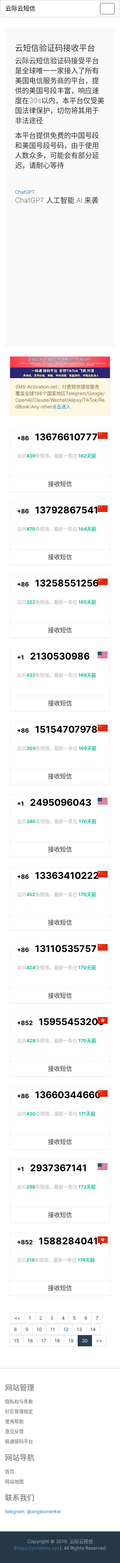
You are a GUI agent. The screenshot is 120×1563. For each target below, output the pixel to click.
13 (79, 1329)
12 (65, 1329)
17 (43, 1340)
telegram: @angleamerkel (33, 1511)
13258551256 (67, 583)
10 (39, 1329)
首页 (9, 1471)
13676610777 (66, 437)
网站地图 (14, 1481)
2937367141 (58, 1168)
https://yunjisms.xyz (38, 1548)
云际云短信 (20, 8)
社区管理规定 (19, 1411)
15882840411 (71, 1241)
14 (93, 1329)
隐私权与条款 (19, 1401)
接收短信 (60, 483)
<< (17, 1318)
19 (71, 1340)
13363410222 (67, 875)
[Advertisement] (60, 273)
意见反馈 (14, 1431)
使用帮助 (14, 1421)
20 (85, 1340)
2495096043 (60, 802)
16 (30, 1340)
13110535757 (66, 948)
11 (52, 1329)
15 (16, 1340)
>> (99, 1340)
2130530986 (60, 656)
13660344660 (68, 1094)
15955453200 (71, 1021)
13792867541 (66, 510)
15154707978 (66, 729)
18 (57, 1340)
